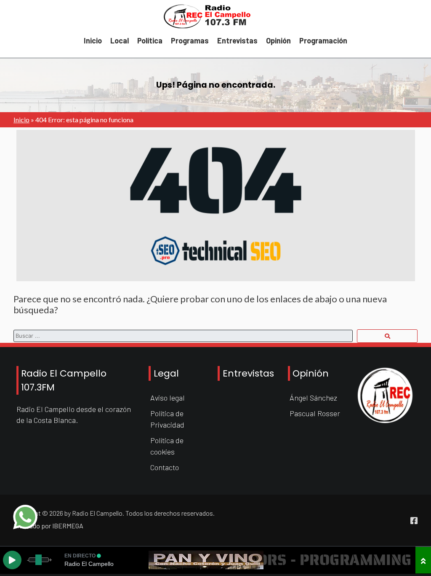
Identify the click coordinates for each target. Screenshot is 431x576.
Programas (190, 40)
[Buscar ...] (387, 336)
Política (149, 40)
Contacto (164, 467)
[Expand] (423, 559)
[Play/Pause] (12, 560)
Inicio (93, 40)
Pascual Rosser (315, 413)
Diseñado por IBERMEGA (48, 526)
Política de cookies (167, 446)
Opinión (278, 40)
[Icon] (414, 521)
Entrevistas (237, 40)
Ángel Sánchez (313, 397)
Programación (323, 40)
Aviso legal (167, 397)
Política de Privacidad (167, 419)
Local (119, 40)
